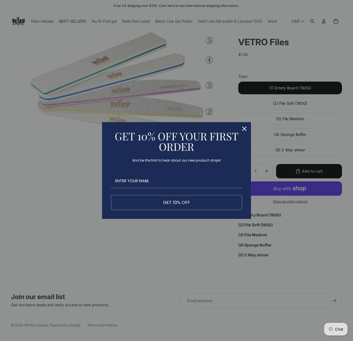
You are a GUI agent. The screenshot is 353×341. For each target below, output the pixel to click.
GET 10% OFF (176, 202)
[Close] (244, 128)
